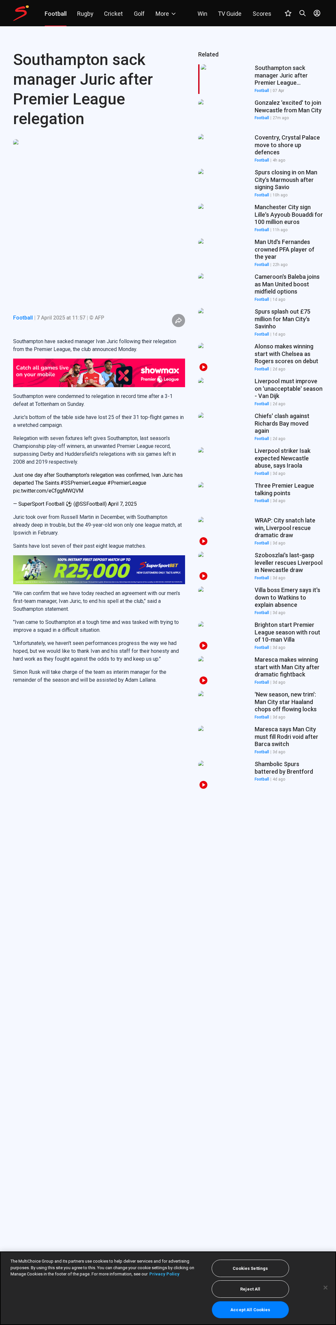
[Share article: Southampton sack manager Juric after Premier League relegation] (178, 320)
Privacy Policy (164, 1273)
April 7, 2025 (122, 475)
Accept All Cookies (250, 1309)
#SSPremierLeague (83, 454)
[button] (260, 114)
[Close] (325, 1287)
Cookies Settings (250, 1268)
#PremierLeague (126, 454)
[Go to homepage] (21, 13)
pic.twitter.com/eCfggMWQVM (48, 462)
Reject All (250, 1289)
